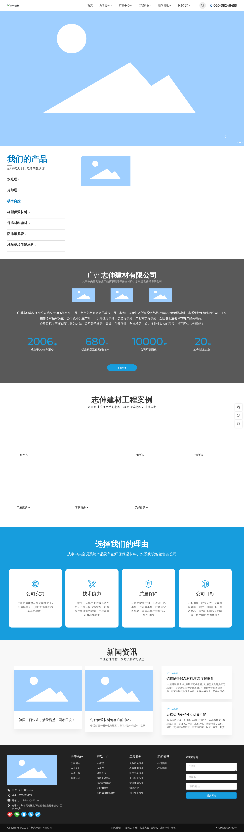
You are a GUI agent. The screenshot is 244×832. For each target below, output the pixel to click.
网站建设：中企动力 (122, 827)
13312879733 (24, 795)
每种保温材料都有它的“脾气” (111, 720)
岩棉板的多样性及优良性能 (186, 714)
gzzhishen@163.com (29, 800)
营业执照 (144, 827)
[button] (237, 142)
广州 (135, 827)
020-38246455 (225, 5)
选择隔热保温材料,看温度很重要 (190, 679)
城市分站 (164, 827)
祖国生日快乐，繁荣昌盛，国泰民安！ (47, 720)
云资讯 (154, 827)
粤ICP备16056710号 (226, 827)
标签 (173, 827)
